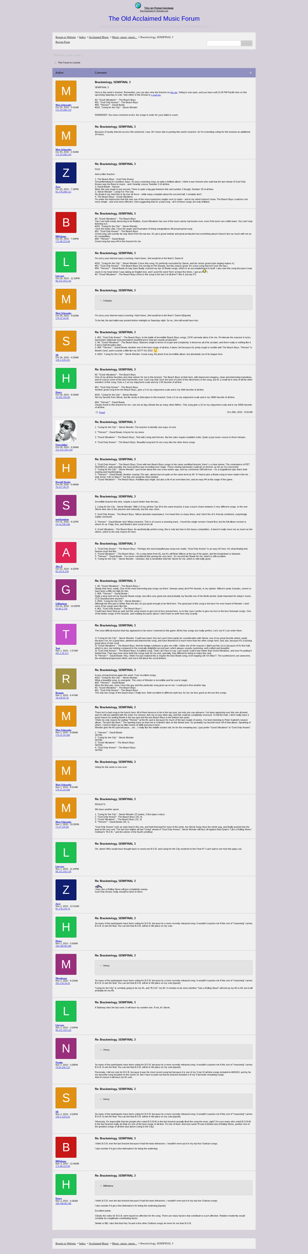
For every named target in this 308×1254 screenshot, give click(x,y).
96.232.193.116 (63, 281)
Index (82, 37)
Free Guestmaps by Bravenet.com (154, 11)
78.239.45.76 (62, 697)
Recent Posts (63, 42)
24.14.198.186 (63, 524)
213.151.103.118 (64, 449)
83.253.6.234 (62, 571)
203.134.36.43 (63, 983)
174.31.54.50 (62, 318)
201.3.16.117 (62, 653)
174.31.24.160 (63, 735)
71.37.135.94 (62, 827)
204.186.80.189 (63, 946)
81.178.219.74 (63, 908)
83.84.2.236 (61, 608)
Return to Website (66, 37)
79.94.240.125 (63, 1067)
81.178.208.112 (63, 191)
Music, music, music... (124, 37)
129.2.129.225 (63, 360)
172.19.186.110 (63, 110)
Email (102, 412)
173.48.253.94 (63, 241)
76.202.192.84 (63, 397)
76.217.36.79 (62, 487)
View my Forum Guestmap (158, 7)
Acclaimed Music (99, 37)
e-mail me (156, 95)
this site (173, 92)
